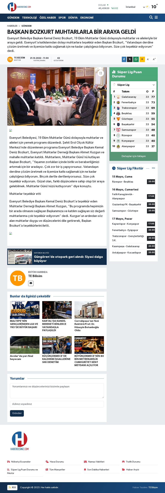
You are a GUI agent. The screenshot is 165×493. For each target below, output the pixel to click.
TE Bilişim (153, 487)
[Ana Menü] (155, 17)
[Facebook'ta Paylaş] (124, 59)
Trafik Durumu (133, 462)
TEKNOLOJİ (29, 17)
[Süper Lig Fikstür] (153, 168)
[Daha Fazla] (142, 59)
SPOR (62, 17)
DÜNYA (73, 17)
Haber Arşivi (132, 469)
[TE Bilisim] (17, 278)
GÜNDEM (13, 17)
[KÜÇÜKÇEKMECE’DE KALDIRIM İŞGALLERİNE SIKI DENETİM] (57, 345)
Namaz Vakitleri (96, 462)
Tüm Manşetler (57, 469)
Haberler (12, 26)
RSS (14, 487)
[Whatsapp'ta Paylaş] (136, 59)
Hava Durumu (57, 462)
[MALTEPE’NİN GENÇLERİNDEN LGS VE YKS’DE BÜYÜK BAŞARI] (24, 310)
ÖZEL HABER (47, 17)
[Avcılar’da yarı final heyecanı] (24, 345)
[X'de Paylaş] (129, 59)
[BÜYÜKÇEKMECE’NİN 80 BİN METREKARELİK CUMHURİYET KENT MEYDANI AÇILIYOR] (89, 345)
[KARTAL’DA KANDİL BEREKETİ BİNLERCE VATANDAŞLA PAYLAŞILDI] (57, 310)
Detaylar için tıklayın (134, 156)
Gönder (17, 413)
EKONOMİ (86, 17)
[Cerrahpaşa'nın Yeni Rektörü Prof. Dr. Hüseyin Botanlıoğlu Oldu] (89, 310)
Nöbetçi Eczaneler (21, 462)
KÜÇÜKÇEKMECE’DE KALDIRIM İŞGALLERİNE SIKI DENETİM (56, 359)
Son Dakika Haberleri (98, 469)
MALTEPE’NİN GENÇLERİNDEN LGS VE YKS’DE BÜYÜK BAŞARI (24, 324)
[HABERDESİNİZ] (19, 7)
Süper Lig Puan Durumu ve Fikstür (22, 471)
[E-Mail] (31, 283)
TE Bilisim (35, 276)
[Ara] (151, 17)
